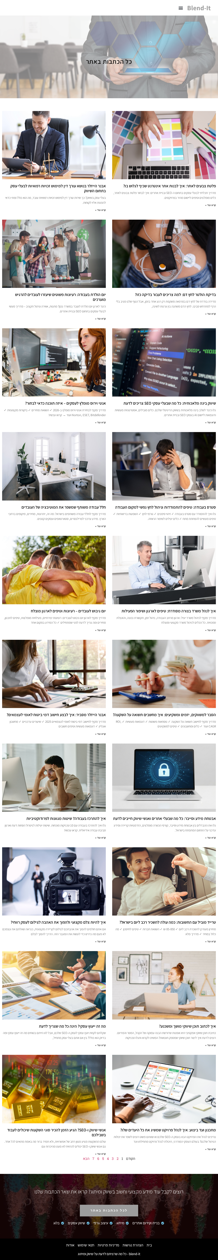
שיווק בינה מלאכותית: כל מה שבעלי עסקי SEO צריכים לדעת (169, 403)
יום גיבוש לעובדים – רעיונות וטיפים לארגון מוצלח (68, 610)
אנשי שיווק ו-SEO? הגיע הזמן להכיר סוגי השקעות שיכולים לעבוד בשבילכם (56, 1132)
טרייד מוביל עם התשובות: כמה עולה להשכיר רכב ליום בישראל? (167, 922)
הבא (86, 1158)
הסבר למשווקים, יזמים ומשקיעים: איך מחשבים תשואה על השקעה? (164, 714)
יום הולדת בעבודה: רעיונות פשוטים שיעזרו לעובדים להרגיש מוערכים (60, 297)
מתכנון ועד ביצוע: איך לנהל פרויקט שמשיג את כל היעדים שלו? (168, 1129)
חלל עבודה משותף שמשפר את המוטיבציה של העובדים (64, 507)
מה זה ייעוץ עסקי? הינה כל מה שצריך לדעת (72, 1026)
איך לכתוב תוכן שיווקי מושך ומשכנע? (187, 1026)
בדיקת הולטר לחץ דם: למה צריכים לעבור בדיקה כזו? (175, 294)
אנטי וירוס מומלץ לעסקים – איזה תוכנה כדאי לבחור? (65, 403)
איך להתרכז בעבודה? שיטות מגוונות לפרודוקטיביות (66, 818)
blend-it (199, 7)
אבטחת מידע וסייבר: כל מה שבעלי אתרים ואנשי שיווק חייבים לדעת (164, 818)
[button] (180, 7)
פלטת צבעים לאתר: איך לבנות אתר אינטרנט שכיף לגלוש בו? (169, 185)
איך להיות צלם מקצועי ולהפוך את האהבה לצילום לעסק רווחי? (58, 922)
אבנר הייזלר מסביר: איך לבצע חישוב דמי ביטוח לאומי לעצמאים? (56, 714)
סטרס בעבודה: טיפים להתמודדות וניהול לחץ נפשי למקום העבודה (165, 507)
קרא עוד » (210, 205)
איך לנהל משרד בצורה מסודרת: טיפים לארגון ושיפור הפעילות (169, 610)
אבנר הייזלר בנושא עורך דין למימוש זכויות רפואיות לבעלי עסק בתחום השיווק (58, 188)
